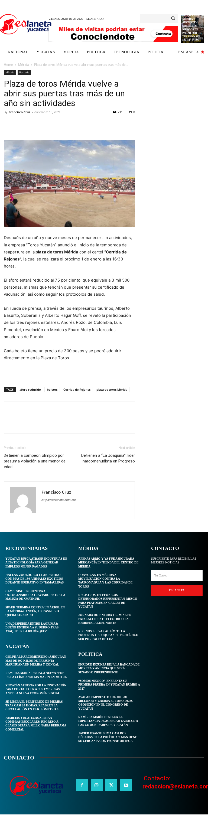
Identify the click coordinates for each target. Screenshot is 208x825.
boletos (52, 389)
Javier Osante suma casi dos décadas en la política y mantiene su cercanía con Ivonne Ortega (107, 737)
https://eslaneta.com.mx (58, 500)
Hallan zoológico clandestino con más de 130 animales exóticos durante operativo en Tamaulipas (34, 578)
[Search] (173, 18)
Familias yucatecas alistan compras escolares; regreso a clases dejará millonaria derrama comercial (35, 723)
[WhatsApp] (46, 124)
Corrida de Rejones (76, 389)
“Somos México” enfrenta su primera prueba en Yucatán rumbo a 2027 (109, 684)
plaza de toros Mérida (111, 389)
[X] (21, 124)
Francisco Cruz (19, 112)
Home (8, 64)
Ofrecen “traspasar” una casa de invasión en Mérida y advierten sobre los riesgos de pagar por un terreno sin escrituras (191, 22)
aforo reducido (30, 389)
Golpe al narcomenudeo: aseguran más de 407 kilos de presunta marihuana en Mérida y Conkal (35, 660)
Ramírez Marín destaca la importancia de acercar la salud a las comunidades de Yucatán (108, 720)
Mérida (23, 64)
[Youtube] (126, 785)
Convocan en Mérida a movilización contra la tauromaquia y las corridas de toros (105, 580)
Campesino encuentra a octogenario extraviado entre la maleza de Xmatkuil (35, 595)
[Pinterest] (34, 124)
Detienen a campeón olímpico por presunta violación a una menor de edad (35, 461)
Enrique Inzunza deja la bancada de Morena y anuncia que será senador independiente (108, 668)
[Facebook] (9, 124)
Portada (24, 72)
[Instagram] (97, 785)
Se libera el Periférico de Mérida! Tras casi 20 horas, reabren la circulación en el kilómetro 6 (34, 705)
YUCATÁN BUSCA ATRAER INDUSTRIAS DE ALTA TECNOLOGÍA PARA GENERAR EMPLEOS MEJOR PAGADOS (36, 562)
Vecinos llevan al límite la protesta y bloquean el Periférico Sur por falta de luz (108, 635)
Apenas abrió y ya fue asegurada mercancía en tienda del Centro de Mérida (108, 562)
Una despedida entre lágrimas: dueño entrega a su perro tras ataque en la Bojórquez (31, 627)
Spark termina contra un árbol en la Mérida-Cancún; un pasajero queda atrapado (35, 611)
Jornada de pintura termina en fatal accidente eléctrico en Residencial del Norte (104, 618)
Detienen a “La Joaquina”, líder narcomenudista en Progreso (108, 458)
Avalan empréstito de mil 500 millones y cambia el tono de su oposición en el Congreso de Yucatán (105, 702)
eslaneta (176, 590)
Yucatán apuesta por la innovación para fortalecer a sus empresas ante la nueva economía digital (35, 689)
